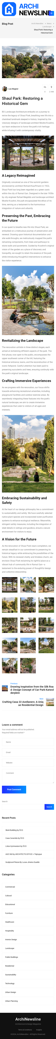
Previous (13, 684)
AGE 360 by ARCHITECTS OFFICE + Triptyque (23, 854)
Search (5, 801)
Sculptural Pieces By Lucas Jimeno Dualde (22, 862)
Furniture (9, 913)
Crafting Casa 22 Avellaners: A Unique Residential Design (22, 703)
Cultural (8, 896)
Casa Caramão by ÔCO (14, 838)
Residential (9, 966)
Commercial (10, 887)
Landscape (9, 948)
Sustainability (10, 975)
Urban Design (10, 992)
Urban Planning (11, 1001)
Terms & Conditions (25, 1030)
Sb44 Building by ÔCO (14, 830)
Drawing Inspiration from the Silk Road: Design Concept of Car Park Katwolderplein (32, 689)
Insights (39, 1030)
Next (41, 699)
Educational (10, 904)
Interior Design (11, 940)
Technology (9, 983)
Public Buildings (11, 957)
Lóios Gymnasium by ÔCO (16, 846)
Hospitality (9, 931)
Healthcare (9, 922)
